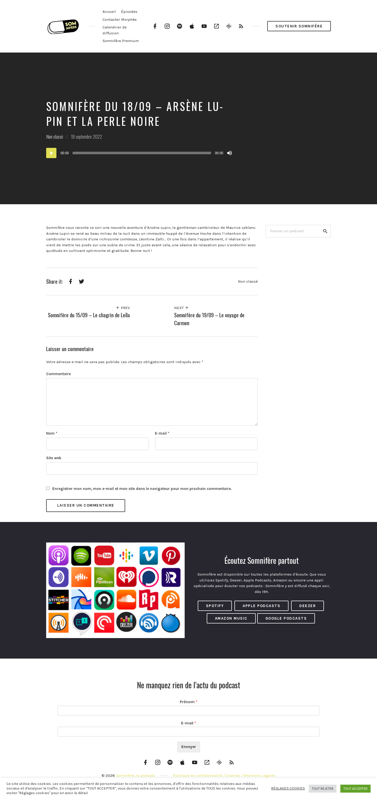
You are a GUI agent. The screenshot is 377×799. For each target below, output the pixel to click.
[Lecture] (51, 153)
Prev (125, 307)
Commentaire (58, 374)
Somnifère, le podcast (135, 775)
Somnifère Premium (121, 40)
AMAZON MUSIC (231, 618)
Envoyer (188, 746)
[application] (139, 153)
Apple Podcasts (261, 605)
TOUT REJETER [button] (322, 789)
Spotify (215, 605)
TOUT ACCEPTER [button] (355, 789)
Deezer (307, 605)
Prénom (188, 701)
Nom (51, 433)
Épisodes (129, 11)
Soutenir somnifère (299, 26)
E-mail (162, 433)
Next (179, 307)
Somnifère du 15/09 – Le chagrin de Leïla (89, 315)
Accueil (109, 11)
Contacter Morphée (120, 19)
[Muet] (229, 153)
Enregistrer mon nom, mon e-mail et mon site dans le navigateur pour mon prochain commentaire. (142, 488)
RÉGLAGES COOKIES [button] (288, 788)
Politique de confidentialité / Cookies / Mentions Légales (224, 775)
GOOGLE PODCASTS (286, 618)
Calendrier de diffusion (115, 30)
